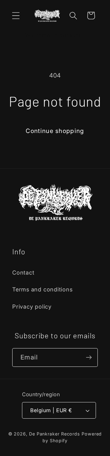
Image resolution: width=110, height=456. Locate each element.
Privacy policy (32, 306)
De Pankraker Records (54, 433)
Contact (23, 272)
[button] (15, 15)
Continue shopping (55, 131)
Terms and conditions (42, 289)
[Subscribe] (88, 357)
